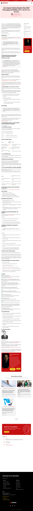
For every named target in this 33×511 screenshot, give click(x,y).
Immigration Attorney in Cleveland (19, 489)
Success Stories (23, 0)
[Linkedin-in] (15, 506)
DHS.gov (6, 268)
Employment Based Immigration (6, 484)
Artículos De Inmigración (15, 15)
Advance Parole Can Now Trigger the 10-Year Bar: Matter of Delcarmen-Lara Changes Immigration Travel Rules (8, 409)
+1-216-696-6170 (16, 0)
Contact (17, 488)
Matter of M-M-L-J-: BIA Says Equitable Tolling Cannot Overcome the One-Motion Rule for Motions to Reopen (8, 391)
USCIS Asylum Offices (18, 484)
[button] (31, 3)
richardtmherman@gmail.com (5, 0)
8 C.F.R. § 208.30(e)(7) (10, 189)
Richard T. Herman (17, 13)
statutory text (5, 66)
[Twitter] (12, 506)
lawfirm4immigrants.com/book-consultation (15, 347)
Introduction (25, 25)
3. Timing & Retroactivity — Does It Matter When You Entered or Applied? (27, 32)
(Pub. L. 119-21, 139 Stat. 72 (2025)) (8, 80)
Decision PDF (10, 277)
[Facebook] (10, 506)
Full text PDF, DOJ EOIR (5, 121)
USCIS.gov (10, 268)
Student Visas (4, 485)
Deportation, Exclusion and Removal (7, 488)
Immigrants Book (18, 485)
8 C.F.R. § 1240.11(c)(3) (10, 215)
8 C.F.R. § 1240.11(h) (17, 189)
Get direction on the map (6, 496)
